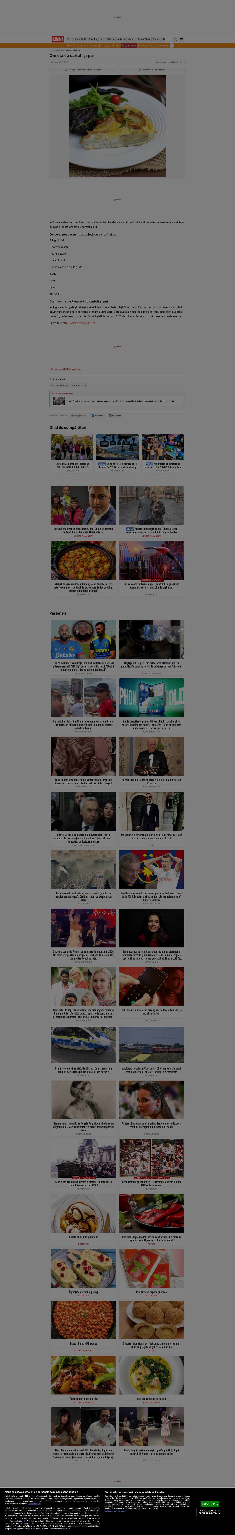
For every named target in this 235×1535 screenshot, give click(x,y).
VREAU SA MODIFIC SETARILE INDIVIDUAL (210, 1512)
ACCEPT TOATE (210, 1504)
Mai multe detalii (34, 1504)
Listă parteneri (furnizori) (115, 1511)
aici (23, 1521)
